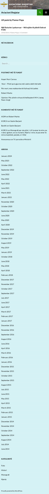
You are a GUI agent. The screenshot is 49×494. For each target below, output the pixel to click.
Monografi (5, 475)
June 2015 (5, 394)
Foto (3, 466)
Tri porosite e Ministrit (22, 139)
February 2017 (7, 316)
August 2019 (6, 243)
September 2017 (7, 293)
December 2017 (7, 280)
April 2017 (5, 307)
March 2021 (6, 193)
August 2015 (6, 385)
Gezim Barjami (16, 121)
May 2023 (5, 161)
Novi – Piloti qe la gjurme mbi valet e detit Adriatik (21, 84)
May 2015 (5, 399)
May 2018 (5, 266)
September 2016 (7, 334)
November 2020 (7, 202)
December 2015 (7, 366)
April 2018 (5, 270)
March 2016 (6, 353)
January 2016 (6, 362)
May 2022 (5, 179)
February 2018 (7, 275)
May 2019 (5, 247)
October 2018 (6, 257)
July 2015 (5, 389)
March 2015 (6, 408)
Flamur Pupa (14, 33)
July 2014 (5, 444)
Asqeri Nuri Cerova (8, 79)
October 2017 (6, 289)
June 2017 (5, 302)
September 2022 (7, 170)
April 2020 (5, 225)
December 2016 (7, 325)
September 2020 (7, 211)
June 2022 (5, 174)
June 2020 (5, 215)
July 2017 (5, 298)
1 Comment (23, 33)
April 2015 (5, 403)
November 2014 (7, 426)
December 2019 (7, 229)
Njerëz (3, 479)
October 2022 (6, 165)
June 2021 (5, 188)
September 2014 (7, 435)
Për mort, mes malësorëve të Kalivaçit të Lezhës (19, 88)
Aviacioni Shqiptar (10, 12)
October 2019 (6, 238)
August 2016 (6, 339)
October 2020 (6, 206)
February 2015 (7, 412)
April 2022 (5, 183)
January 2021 (6, 197)
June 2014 (5, 449)
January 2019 (6, 252)
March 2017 (6, 312)
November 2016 (7, 330)
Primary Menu (46, 12)
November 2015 (7, 371)
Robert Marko (6, 93)
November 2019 (7, 234)
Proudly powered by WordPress (11, 491)
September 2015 (7, 380)
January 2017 (6, 321)
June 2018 (5, 261)
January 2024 (6, 156)
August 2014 (6, 440)
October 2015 (6, 376)
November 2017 (7, 284)
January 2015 (6, 417)
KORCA (4, 121)
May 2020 (5, 220)
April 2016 (5, 348)
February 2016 (7, 357)
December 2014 (7, 421)
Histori (4, 470)
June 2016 (5, 344)
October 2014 (6, 431)
